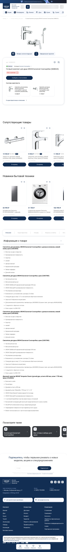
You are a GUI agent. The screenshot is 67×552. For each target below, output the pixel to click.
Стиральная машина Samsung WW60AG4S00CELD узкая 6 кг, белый (39, 211)
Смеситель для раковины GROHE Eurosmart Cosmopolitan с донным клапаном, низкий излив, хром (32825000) (21, 89)
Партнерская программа (52, 529)
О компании (48, 510)
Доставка (26, 510)
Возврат (26, 516)
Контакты (47, 516)
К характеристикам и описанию (15, 100)
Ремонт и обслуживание (31, 522)
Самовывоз (48, 513)
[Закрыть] (61, 538)
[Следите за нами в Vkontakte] (55, 482)
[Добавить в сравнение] (59, 62)
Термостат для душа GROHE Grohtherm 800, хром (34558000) (12, 157)
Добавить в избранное (55, 62)
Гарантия (26, 519)
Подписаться (44, 468)
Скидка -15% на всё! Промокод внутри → (33, 1)
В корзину (14, 164)
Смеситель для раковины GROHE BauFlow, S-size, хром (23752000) (38, 157)
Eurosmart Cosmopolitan (24, 66)
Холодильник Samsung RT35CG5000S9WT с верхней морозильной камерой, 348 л (11, 211)
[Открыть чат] (62, 482)
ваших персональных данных (11, 540)
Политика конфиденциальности (34, 473)
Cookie (46, 526)
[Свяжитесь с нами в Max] (59, 482)
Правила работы (29, 524)
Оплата (26, 513)
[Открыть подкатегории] (7, 18)
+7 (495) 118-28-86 (39, 490)
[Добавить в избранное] (21, 128)
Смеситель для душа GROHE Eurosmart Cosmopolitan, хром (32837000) (44, 89)
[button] (28, 7)
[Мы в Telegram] (51, 482)
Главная (20, 548)
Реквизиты (27, 527)
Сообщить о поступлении (19, 78)
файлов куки (47, 539)
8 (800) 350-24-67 (55, 490)
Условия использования (47, 473)
